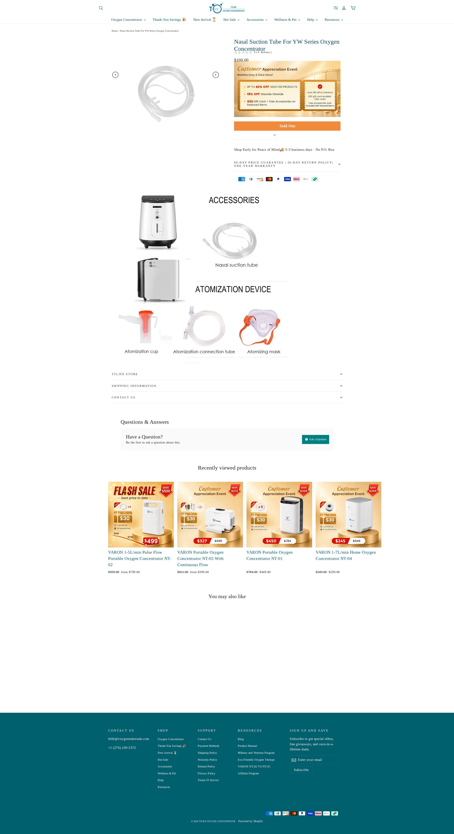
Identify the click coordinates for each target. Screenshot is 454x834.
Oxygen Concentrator (127, 19)
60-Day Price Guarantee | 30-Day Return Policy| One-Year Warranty (283, 164)
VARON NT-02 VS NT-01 (254, 766)
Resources (164, 787)
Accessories (256, 19)
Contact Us (123, 397)
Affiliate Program (248, 773)
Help (311, 19)
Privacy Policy (206, 773)
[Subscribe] (294, 760)
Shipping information (134, 385)
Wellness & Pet (285, 19)
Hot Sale (230, 19)
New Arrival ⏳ (204, 19)
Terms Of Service (208, 780)
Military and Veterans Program (256, 752)
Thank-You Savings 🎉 (169, 19)
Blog (241, 739)
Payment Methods (208, 745)
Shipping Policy (207, 752)
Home (115, 30)
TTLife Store (125, 374)
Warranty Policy (207, 759)
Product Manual (247, 745)
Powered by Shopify (250, 821)
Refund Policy (206, 766)
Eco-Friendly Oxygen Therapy (256, 759)
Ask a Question (317, 439)
